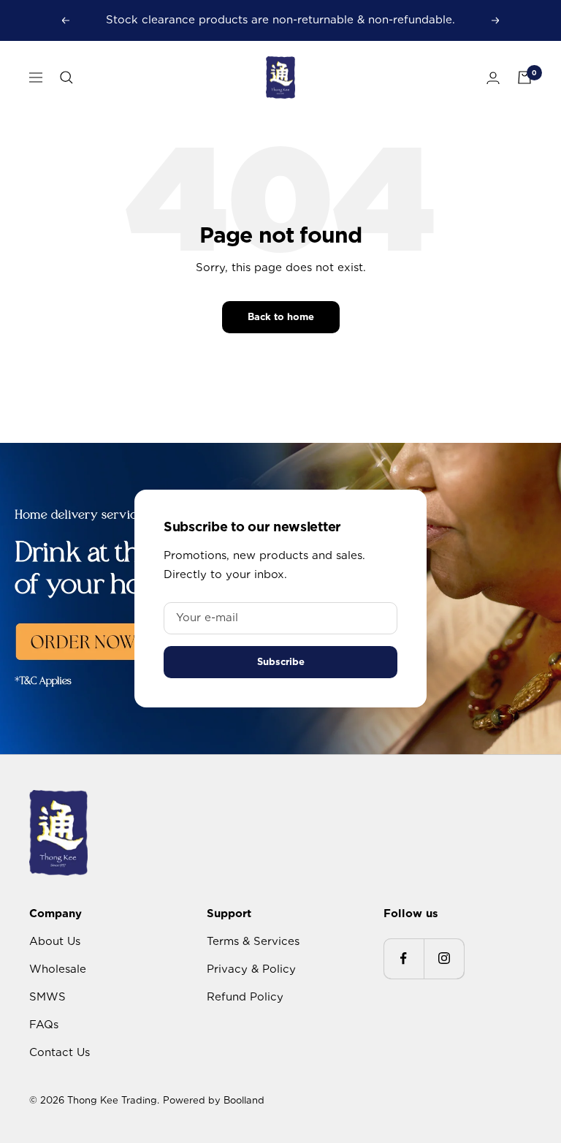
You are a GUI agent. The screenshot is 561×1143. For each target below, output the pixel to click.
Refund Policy (245, 996)
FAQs (43, 1024)
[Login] (493, 78)
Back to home (281, 316)
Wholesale (57, 969)
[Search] (66, 77)
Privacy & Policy (251, 969)
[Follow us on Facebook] (403, 958)
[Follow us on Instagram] (444, 958)
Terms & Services (253, 941)
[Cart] (524, 77)
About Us (54, 941)
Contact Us (59, 1052)
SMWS (47, 996)
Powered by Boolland (213, 1100)
